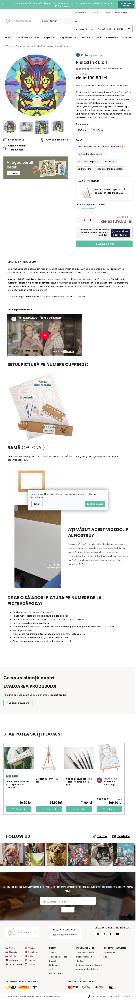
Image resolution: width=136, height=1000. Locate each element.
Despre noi (94, 12)
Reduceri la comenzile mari (88, 964)
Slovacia (12, 951)
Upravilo (121, 996)
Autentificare (83, 29)
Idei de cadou (54, 973)
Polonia (11, 955)
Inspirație (52, 960)
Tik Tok (101, 836)
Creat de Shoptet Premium (100, 996)
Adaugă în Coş (105, 243)
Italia (29, 955)
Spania (30, 960)
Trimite (67, 909)
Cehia (11, 947)
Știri (50, 969)
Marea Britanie (15, 964)
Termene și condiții (84, 952)
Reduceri (52, 964)
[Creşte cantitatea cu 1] (89, 220)
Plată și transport (83, 956)
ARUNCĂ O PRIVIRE (124, 4)
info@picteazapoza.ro (66, 934)
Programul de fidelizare (86, 969)
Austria (30, 964)
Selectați (20, 809)
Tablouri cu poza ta (57, 956)
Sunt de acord (94, 504)
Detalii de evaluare (112, 68)
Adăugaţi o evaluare (17, 702)
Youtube (122, 836)
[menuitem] (8, 37)
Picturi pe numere (58, 282)
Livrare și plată (87, 208)
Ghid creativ (108, 952)
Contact (107, 12)
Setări (36, 504)
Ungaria (31, 947)
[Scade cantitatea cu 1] (78, 220)
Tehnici (51, 952)
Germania (13, 960)
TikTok (81, 564)
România (31, 951)
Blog (104, 956)
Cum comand (78, 12)
